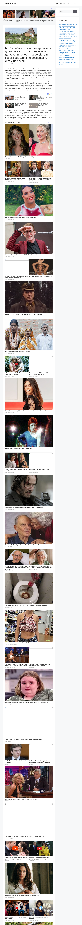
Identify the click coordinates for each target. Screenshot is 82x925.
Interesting (62, 3)
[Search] (75, 11)
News (69, 3)
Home (56, 3)
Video (74, 3)
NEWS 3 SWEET (11, 3)
